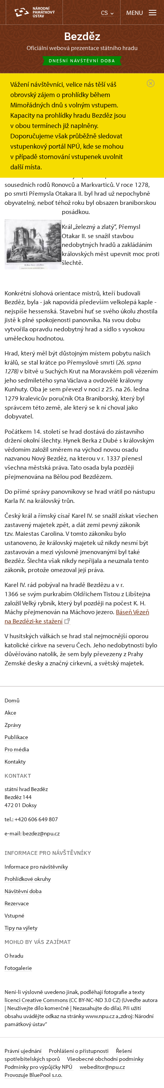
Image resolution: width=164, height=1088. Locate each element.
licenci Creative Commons (36, 1000)
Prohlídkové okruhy (28, 878)
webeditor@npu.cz (102, 1066)
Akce (10, 712)
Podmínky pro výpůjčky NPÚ (39, 1066)
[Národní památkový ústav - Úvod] (34, 12)
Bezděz (82, 36)
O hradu (14, 955)
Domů (12, 700)
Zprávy (13, 724)
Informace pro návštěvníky (36, 866)
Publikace (16, 737)
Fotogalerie (18, 967)
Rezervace (17, 903)
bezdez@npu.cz (41, 833)
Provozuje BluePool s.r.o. (33, 1074)
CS (105, 12)
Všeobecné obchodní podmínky (105, 1058)
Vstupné (14, 915)
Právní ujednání (24, 1050)
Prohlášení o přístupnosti (79, 1050)
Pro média (17, 749)
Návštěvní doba (23, 891)
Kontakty (15, 761)
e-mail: (13, 833)
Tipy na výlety (21, 927)
